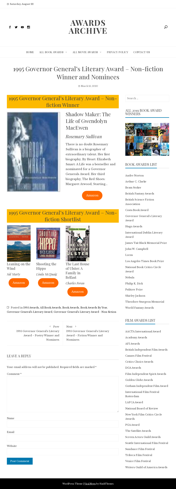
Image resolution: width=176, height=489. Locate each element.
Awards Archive (88, 26)
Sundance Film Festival (140, 449)
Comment (14, 374)
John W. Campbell (136, 249)
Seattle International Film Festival (146, 443)
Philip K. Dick (134, 283)
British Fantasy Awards (139, 193)
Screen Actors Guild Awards (143, 437)
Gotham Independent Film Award (146, 386)
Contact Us (141, 52)
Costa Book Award (136, 210)
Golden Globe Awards (139, 380)
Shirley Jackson (135, 295)
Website (12, 446)
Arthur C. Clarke (135, 181)
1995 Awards (31, 307)
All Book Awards (51, 52)
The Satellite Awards (138, 430)
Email (10, 432)
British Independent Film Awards (146, 349)
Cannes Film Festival (138, 355)
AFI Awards (132, 343)
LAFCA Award (134, 402)
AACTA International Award (143, 331)
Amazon (92, 195)
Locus (129, 255)
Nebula (129, 277)
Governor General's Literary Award (29, 311)
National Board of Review (141, 408)
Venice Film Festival (138, 461)
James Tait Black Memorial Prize (146, 242)
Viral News (90, 483)
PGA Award (132, 424)
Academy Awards (136, 337)
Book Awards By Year (93, 307)
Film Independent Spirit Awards (145, 374)
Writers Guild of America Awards (146, 467)
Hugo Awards (133, 226)
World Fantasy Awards (139, 307)
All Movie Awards (85, 52)
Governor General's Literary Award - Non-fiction (85, 311)
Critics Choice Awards (139, 361)
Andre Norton (134, 175)
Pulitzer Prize (134, 289)
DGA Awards (133, 367)
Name (10, 418)
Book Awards (70, 307)
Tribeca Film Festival (138, 455)
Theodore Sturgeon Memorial (144, 301)
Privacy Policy (117, 52)
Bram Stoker (133, 187)
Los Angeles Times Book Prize (144, 261)
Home (30, 52)
